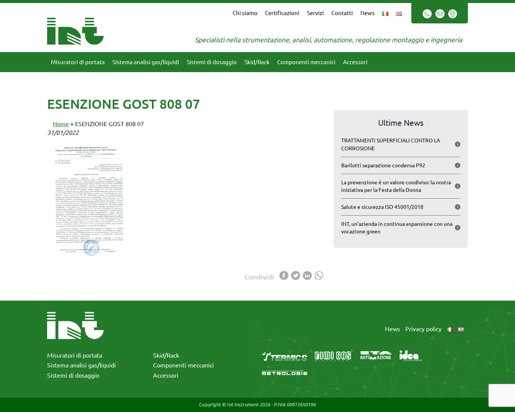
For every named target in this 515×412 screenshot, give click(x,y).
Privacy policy (423, 329)
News (367, 13)
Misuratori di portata (78, 62)
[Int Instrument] (75, 30)
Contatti (342, 13)
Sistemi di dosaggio (212, 62)
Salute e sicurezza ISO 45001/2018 (382, 207)
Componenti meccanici (306, 62)
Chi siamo (245, 13)
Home (61, 123)
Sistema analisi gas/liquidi (145, 62)
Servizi (315, 13)
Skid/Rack (257, 62)
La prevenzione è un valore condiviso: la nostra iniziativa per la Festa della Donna (396, 186)
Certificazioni (282, 13)
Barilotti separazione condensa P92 (383, 165)
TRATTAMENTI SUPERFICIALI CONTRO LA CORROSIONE (390, 144)
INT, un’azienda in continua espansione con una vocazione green (396, 228)
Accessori (355, 62)
